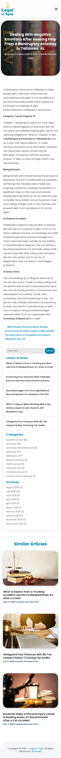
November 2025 (14, 519)
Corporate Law (13, 468)
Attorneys (11, 443)
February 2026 (13, 511)
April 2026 (11, 503)
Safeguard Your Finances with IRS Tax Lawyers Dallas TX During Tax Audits (27, 656)
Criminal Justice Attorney (19, 476)
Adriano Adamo (15, 54)
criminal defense (15, 472)
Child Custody (13, 464)
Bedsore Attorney (15, 460)
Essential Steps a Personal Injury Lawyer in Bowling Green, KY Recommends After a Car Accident (29, 717)
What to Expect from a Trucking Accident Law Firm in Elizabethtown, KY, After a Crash (28, 595)
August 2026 (12, 487)
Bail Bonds (11, 451)
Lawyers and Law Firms (27, 601)
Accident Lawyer (14, 439)
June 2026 (11, 495)
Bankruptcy (12, 455)
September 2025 (14, 523)
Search (50, 350)
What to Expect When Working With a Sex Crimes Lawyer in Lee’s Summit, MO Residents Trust (28, 408)
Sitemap (36, 751)
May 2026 (11, 499)
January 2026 (13, 515)
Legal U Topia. (36, 748)
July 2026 (11, 491)
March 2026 (12, 507)
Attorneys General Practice (20, 447)
